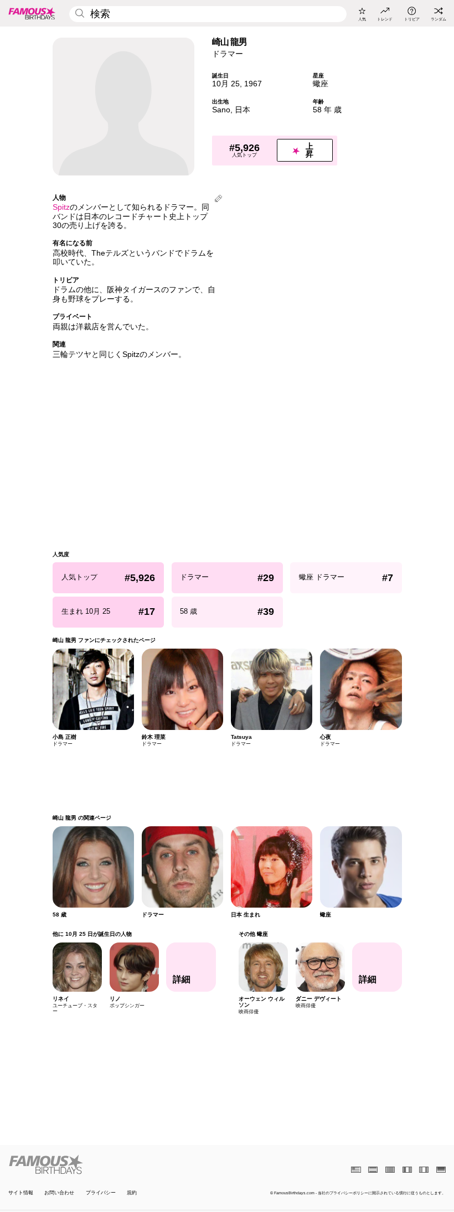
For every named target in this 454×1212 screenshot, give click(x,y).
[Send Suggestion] (218, 199)
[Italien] (424, 1170)
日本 (242, 110)
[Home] (115, 1164)
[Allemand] (441, 1170)
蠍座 (320, 84)
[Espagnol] (373, 1170)
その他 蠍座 (252, 934)
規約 (132, 1192)
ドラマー (227, 54)
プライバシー (101, 1192)
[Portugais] (390, 1170)
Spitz (61, 207)
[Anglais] (355, 1170)
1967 (253, 84)
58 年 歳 (327, 110)
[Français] (407, 1170)
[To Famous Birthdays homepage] (32, 13)
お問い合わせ (59, 1192)
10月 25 (226, 84)
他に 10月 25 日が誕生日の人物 (92, 934)
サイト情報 (20, 1192)
